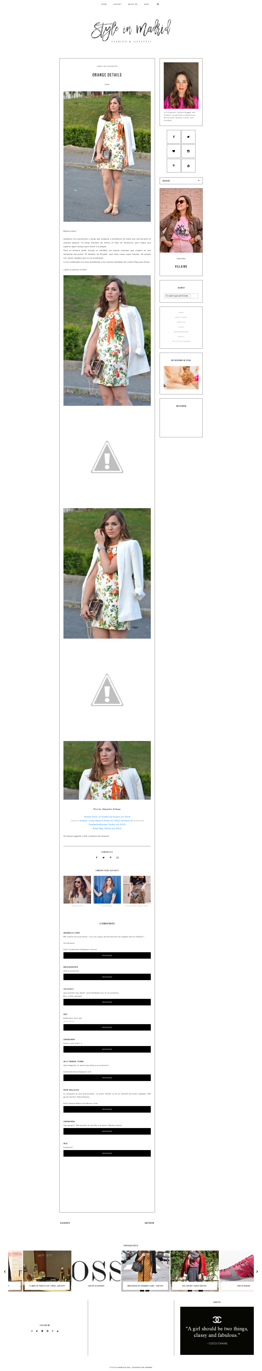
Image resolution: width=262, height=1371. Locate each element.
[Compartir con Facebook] (96, 857)
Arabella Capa (71, 933)
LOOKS (181, 327)
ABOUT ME (133, 4)
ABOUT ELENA (181, 317)
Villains (181, 266)
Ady (65, 1014)
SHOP (146, 4)
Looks (107, 84)
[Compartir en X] (103, 857)
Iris (65, 1143)
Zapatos (74, 820)
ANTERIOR (149, 1222)
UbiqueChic (68, 1021)
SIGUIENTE (65, 1222)
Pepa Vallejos (71, 1090)
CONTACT (117, 4)
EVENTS (181, 336)
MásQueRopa (70, 967)
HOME (104, 4)
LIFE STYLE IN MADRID (181, 341)
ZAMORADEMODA (181, 332)
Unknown (69, 1039)
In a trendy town (73, 1061)
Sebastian (138, 820)
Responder (107, 955)
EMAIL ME (181, 322)
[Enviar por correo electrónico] (117, 857)
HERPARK (148, 1367)
